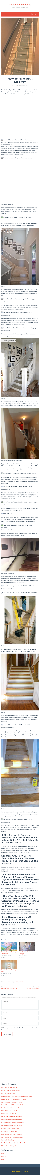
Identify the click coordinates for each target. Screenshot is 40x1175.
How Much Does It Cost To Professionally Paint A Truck (16, 1096)
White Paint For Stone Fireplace (10, 1111)
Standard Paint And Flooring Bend (10, 1090)
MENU (35, 14)
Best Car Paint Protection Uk (9, 988)
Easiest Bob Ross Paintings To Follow (11, 1102)
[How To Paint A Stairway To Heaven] (9, 946)
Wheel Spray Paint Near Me (8, 1114)
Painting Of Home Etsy (7, 1140)
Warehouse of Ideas (20, 4)
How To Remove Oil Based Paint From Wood (13, 1099)
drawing (3, 1156)
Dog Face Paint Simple (32, 988)
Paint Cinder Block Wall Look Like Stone (12, 1137)
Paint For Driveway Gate (8, 1093)
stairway (21, 982)
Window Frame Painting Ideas (9, 1146)
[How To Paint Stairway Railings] (27, 946)
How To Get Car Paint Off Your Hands (11, 1117)
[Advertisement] (20, 117)
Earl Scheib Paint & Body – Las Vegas (11, 1125)
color (2, 1153)
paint (8, 982)
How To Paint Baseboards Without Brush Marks (14, 1143)
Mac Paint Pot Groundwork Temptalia (11, 1134)
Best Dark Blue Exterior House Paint (11, 1108)
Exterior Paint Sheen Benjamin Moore (11, 1119)
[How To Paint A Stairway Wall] (9, 964)
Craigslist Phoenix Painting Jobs (10, 1128)
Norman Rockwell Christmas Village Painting (13, 1122)
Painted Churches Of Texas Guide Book (12, 1105)
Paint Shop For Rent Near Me (9, 1087)
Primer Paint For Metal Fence (9, 1131)
